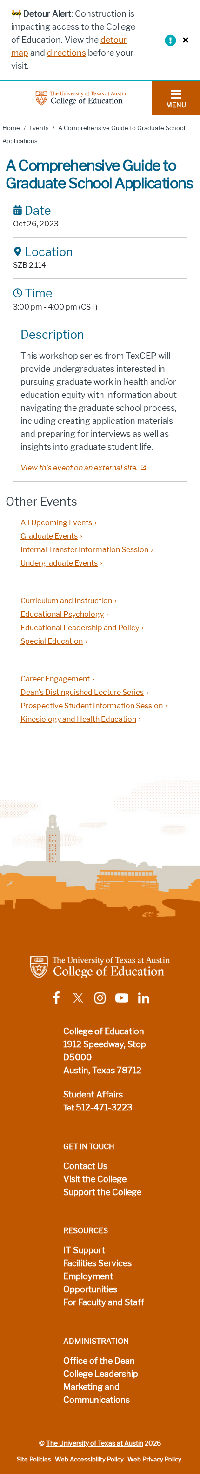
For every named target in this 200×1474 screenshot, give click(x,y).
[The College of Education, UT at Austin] (81, 97)
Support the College (102, 1192)
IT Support (84, 1250)
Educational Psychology (62, 614)
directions (66, 53)
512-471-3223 (104, 1108)
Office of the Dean (99, 1361)
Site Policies (34, 1459)
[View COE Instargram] (100, 997)
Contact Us (85, 1166)
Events (39, 128)
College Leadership (100, 1374)
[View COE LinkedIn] (143, 997)
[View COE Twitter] (78, 997)
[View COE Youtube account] (121, 997)
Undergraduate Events (59, 563)
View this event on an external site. (79, 467)
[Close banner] (183, 40)
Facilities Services (97, 1263)
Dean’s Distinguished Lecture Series (82, 692)
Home (11, 128)
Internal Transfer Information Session (84, 549)
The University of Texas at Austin (94, 1443)
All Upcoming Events (56, 522)
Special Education (51, 641)
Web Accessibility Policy (89, 1459)
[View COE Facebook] (56, 997)
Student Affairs (93, 1095)
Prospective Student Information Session (91, 705)
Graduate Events (49, 536)
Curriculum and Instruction (66, 600)
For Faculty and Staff (103, 1302)
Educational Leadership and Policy (79, 627)
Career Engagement (55, 678)
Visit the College (95, 1179)
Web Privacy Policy (154, 1459)
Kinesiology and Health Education (78, 719)
